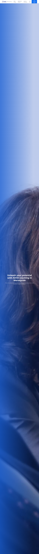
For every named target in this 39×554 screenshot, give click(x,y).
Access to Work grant (25, 2)
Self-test (30, 2)
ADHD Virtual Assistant (20, 2)
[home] (4, 2)
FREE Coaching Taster (34, 1)
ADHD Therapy (15, 2)
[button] (9, 1)
